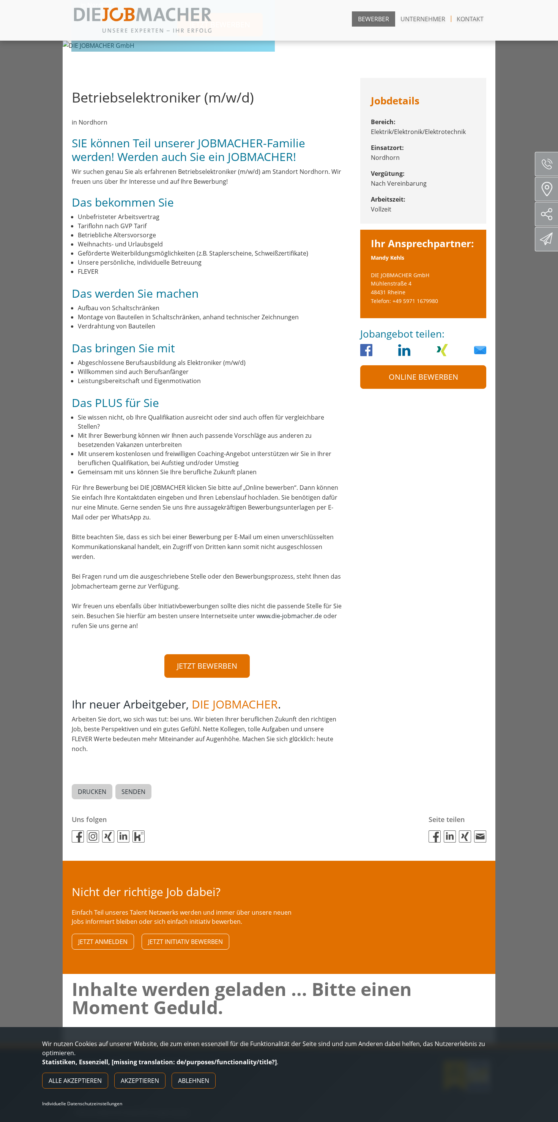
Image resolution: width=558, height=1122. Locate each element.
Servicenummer (546, 164)
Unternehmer (422, 19)
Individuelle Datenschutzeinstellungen (82, 1104)
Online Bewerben (423, 377)
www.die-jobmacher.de (289, 616)
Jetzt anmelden (103, 941)
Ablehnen (193, 1080)
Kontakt (470, 19)
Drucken (92, 791)
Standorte (546, 189)
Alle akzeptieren (75, 1080)
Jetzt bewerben (207, 666)
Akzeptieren (140, 1080)
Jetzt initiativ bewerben (185, 941)
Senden (133, 791)
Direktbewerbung (546, 239)
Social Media (546, 214)
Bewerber (373, 19)
